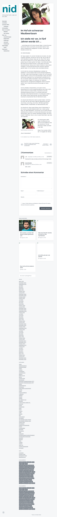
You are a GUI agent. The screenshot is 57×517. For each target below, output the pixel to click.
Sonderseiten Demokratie (24, 436)
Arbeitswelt (6, 43)
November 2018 (22, 325)
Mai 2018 (21, 333)
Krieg (25, 476)
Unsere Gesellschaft (23, 446)
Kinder (20, 405)
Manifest (6, 31)
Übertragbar (5, 45)
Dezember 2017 (22, 341)
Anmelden (21, 452)
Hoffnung (32, 473)
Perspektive (21, 423)
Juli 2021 (21, 285)
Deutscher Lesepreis (23, 468)
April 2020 (21, 304)
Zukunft (33, 483)
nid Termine (6, 33)
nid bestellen (5, 28)
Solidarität (21, 433)
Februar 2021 (22, 291)
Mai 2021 (21, 287)
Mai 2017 (21, 350)
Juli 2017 (21, 348)
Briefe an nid (22, 375)
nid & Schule (22, 416)
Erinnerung (21, 387)
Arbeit (20, 368)
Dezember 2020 (22, 294)
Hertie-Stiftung (27, 473)
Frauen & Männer (23, 392)
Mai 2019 (21, 316)
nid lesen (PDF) (5, 24)
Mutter (23, 478)
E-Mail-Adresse (40, 190)
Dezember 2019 (22, 308)
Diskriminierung (22, 385)
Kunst (20, 409)
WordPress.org (22, 457)
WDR (30, 483)
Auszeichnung (22, 372)
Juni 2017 (21, 349)
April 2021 (21, 288)
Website (22, 197)
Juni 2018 (21, 332)
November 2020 (22, 295)
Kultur (20, 408)
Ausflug (20, 370)
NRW (26, 478)
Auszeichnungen (7, 36)
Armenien (24, 462)
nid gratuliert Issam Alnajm (25, 419)
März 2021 (21, 289)
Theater (20, 442)
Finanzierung (26, 470)
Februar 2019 (22, 321)
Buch (23, 463)
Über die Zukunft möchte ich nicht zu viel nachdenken (45, 234)
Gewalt (20, 397)
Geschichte (21, 473)
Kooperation (6, 38)
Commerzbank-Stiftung (23, 465)
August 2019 (22, 312)
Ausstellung (21, 371)
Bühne (20, 377)
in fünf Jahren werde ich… (25, 402)
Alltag (20, 364)
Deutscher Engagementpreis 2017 (26, 381)
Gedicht (20, 395)
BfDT (20, 463)
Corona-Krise (22, 378)
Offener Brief (22, 422)
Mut (20, 415)
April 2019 (21, 318)
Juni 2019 (21, 315)
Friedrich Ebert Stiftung (27, 471)
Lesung (20, 411)
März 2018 (21, 336)
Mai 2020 (21, 302)
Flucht (20, 391)
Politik (29, 478)
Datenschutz (6, 50)
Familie (20, 389)
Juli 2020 (21, 299)
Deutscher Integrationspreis (29, 492)
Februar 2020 (22, 305)
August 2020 (22, 298)
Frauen (20, 471)
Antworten (49, 156)
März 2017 (21, 353)
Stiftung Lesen (26, 481)
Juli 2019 (21, 314)
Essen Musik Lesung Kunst (25, 388)
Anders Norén (38, 514)
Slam (20, 432)
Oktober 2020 (22, 297)
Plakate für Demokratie (24, 425)
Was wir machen (6, 29)
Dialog (20, 384)
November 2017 (22, 342)
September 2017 (22, 345)
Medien (20, 414)
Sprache (21, 439)
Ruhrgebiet (21, 479)
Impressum (4, 49)
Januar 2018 (21, 339)
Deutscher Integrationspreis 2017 (26, 382)
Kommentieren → (48, 152)
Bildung (20, 374)
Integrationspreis (22, 475)
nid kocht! (6, 42)
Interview (21, 404)
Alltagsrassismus (23, 365)
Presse (20, 426)
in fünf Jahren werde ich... (35, 136)
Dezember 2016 (22, 358)
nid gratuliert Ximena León (25, 421)
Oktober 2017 (22, 343)
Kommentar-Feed (23, 455)
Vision (5, 47)
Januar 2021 (21, 292)
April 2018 (21, 335)
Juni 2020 (21, 301)
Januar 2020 (22, 306)
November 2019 (22, 309)
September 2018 (22, 328)
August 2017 (22, 346)
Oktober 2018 (22, 326)
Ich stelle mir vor (25, 136)
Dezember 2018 (22, 324)
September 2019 (22, 311)
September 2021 (22, 284)
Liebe (20, 412)
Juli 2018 (21, 331)
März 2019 (21, 319)
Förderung (6, 40)
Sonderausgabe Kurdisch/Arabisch (27, 435)
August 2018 (22, 329)
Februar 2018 (22, 338)
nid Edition (4, 22)
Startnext (21, 481)
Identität (21, 401)
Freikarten (21, 394)
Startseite (4, 21)
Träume (20, 443)
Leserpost (6, 26)
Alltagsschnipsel (22, 367)
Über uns (4, 35)
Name (22, 190)
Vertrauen (21, 448)
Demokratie (21, 380)
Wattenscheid (25, 483)
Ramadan (21, 429)
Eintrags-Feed (22, 454)
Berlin (33, 462)
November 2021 (22, 282)
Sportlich (21, 438)
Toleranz (20, 483)
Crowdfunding (31, 465)
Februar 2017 (22, 355)
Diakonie (29, 468)
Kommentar (23, 176)
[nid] (9, 8)
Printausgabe (22, 428)
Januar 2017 (21, 356)
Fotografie (31, 470)
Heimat (20, 398)
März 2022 (21, 281)
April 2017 (21, 352)
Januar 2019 (22, 322)
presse (32, 478)
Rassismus (21, 431)
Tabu (20, 440)
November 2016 (22, 359)
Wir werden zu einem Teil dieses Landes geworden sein (27, 234)
